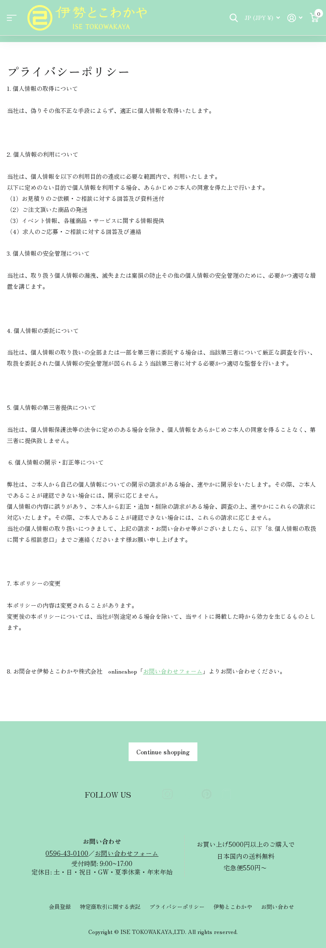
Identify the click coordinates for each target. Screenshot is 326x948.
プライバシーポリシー (177, 907)
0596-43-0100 (66, 853)
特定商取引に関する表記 (110, 907)
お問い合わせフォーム (172, 671)
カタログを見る (12, 18)
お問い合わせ (277, 907)
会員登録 (60, 907)
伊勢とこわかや (233, 907)
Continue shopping (163, 752)
